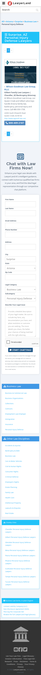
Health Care (9, 498)
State (7, 263)
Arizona (9, 21)
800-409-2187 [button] (16, 122)
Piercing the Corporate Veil (14, 612)
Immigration (10, 419)
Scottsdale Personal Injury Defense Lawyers (18, 570)
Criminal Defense (11, 477)
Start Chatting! (21, 350)
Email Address (10, 221)
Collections (9, 403)
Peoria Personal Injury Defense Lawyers (20, 555)
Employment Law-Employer (15, 414)
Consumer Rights (11, 472)
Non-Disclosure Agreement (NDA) (16, 609)
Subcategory (10, 294)
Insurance (9, 424)
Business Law (30, 21)
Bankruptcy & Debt (12, 451)
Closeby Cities (11, 522)
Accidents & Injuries (12, 445)
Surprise (19, 21)
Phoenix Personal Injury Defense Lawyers (17, 562)
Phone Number (11, 230)
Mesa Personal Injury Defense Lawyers (20, 550)
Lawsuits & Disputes (13, 508)
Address (8, 242)
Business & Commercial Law (16, 393)
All (3, 21)
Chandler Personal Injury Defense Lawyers (18, 530)
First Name (9, 199)
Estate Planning (11, 487)
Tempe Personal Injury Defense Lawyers (20, 577)
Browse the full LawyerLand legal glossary (19, 614)
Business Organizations (14, 398)
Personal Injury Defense (14, 429)
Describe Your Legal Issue (15, 305)
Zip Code (8, 272)
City (6, 254)
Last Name (9, 208)
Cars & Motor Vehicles (13, 461)
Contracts (9, 409)
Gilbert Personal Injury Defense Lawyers (20, 537)
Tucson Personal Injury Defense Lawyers (17, 583)
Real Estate (9, 513)
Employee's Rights (12, 482)
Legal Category (11, 285)
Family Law (9, 492)
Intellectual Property (13, 503)
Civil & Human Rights (13, 466)
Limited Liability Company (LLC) (15, 606)
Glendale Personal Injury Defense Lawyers (18, 543)
